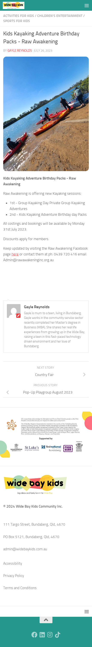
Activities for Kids (18, 16)
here (15, 254)
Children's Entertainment (59, 16)
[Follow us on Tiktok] (58, 635)
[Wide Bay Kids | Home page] (17, 5)
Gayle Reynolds (19, 51)
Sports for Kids (16, 21)
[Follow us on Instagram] (50, 635)
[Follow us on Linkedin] (42, 635)
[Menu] (86, 5)
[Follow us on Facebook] (34, 635)
